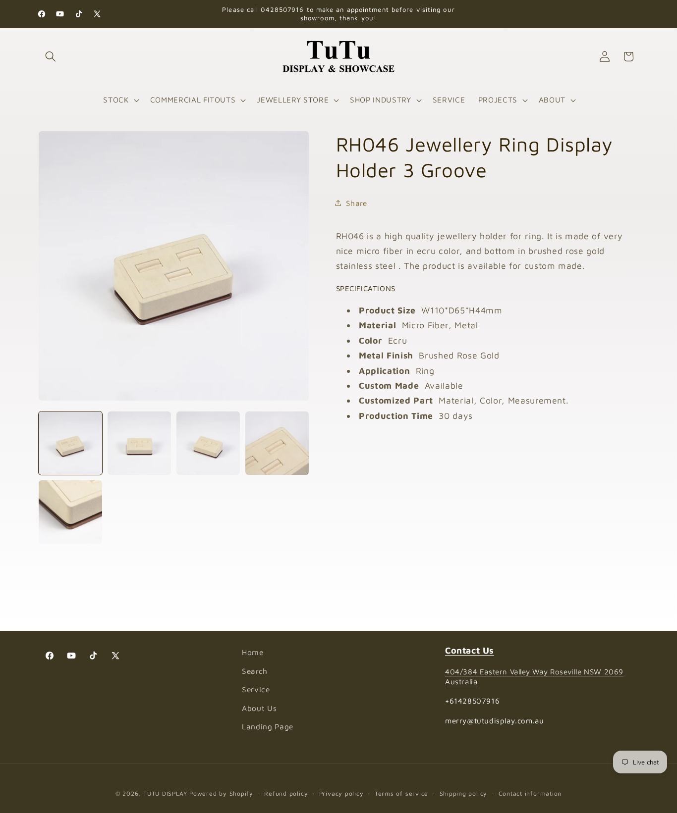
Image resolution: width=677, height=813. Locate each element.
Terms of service (401, 793)
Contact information (530, 793)
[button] (50, 56)
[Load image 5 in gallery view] (70, 512)
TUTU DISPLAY (165, 793)
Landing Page (267, 726)
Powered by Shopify (221, 793)
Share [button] (356, 202)
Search (255, 670)
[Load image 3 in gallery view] (208, 443)
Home (253, 652)
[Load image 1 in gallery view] (70, 443)
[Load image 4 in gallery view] (277, 443)
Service (256, 689)
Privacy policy (341, 793)
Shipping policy (464, 793)
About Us (259, 708)
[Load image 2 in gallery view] (139, 443)
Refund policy (286, 793)
